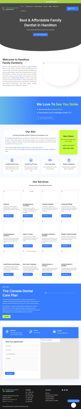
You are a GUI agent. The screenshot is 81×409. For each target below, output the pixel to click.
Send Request (10, 373)
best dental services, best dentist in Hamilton (43, 149)
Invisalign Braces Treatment (51, 395)
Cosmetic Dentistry (49, 396)
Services (45, 6)
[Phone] (31, 332)
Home (22, 6)
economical (28, 149)
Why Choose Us (29, 6)
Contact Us (23, 10)
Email (59, 331)
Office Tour (55, 6)
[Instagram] (67, 390)
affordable (22, 149)
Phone (36, 330)
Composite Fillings (49, 398)
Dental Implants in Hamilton (51, 400)
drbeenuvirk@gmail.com (11, 399)
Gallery (50, 6)
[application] (24, 6)
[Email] (54, 332)
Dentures (47, 393)
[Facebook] (62, 390)
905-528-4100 (68, 148)
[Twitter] (64, 390)
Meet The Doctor (38, 6)
